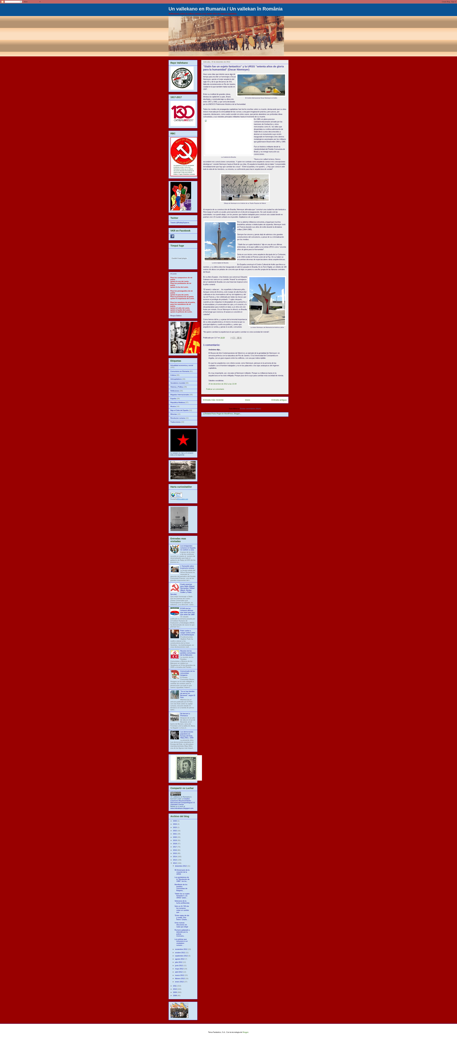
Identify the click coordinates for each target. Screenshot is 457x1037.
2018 (175, 844)
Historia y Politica (176, 387)
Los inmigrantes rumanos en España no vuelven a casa (188, 548)
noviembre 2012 (181, 949)
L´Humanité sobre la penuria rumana (187, 567)
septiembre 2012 (181, 956)
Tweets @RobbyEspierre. (180, 223)
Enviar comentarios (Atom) (250, 409)
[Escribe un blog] (234, 338)
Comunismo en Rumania (179, 371)
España (173, 398)
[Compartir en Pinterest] (240, 338)
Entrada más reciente (213, 400)
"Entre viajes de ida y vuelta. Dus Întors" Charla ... (182, 917)
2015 (175, 853)
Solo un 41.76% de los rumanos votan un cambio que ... (182, 909)
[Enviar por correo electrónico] (231, 338)
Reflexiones (174, 391)
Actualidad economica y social (181, 365)
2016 (175, 850)
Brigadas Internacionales (179, 395)
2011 (175, 986)
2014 (175, 856)
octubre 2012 (180, 952)
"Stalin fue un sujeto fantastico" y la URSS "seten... (182, 896)
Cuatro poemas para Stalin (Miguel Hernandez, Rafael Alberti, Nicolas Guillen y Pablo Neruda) (182, 589)
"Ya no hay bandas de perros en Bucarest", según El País (187, 694)
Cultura (173, 375)
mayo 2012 (179, 969)
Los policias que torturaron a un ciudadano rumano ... (181, 942)
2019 (175, 840)
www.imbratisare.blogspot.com (181, 808)
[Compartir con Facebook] (238, 338)
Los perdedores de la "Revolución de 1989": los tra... (182, 879)
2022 (175, 831)
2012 (175, 863)
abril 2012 (179, 972)
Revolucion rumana (177, 418)
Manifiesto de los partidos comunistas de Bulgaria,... (181, 887)
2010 (175, 989)
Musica (173, 406)
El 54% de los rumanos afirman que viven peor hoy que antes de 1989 (187, 611)
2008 (175, 995)
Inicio (247, 400)
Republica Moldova (177, 402)
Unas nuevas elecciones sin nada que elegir (181, 925)
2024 (175, 824)
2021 (175, 834)
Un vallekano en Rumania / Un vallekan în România (226, 8)
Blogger (245, 1032)
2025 (175, 821)
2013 (175, 860)
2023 (175, 827)
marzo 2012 (180, 975)
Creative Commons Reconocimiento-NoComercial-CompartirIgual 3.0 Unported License (182, 801)
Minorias (173, 414)
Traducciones (175, 422)
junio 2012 (179, 965)
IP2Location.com (182, 499)
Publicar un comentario (215, 389)
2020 (175, 837)
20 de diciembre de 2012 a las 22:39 (222, 384)
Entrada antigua (279, 400)
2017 (175, 847)
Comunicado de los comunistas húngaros (187, 673)
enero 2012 (179, 982)
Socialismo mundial (177, 383)
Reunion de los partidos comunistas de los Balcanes (187, 653)
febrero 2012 (180, 978)
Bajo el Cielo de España (179, 410)
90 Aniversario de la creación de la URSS (182, 872)
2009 (175, 992)
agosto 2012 (180, 959)
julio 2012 (179, 962)
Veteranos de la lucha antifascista (182, 902)
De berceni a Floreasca (185, 715)
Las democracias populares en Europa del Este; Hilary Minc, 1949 (186, 735)
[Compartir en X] (236, 338)
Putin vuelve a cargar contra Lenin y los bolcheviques (187, 633)
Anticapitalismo (176, 379)
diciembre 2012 (181, 866)
